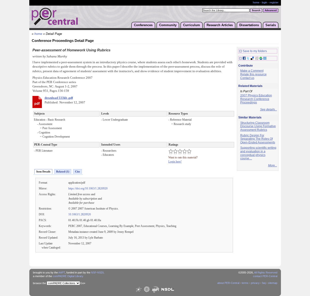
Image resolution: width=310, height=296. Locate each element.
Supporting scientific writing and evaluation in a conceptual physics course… (258, 153)
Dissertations (249, 25)
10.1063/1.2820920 (79, 214)
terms (245, 282)
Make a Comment (252, 70)
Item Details (43, 171)
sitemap (272, 282)
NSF (93, 272)
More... (272, 165)
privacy (255, 282)
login (264, 2)
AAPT (61, 272)
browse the (39, 283)
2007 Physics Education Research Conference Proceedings (256, 99)
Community (168, 25)
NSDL (100, 272)
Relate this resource (253, 74)
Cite (77, 171)
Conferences (143, 25)
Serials (270, 25)
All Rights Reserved (265, 272)
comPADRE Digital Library (68, 276)
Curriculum (191, 25)
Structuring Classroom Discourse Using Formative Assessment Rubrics (258, 126)
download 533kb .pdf (59, 98)
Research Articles (220, 25)
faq (264, 282)
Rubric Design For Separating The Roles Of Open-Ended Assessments (257, 139)
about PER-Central (228, 282)
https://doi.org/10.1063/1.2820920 (88, 188)
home (256, 2)
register (274, 2)
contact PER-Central (265, 276)
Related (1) (62, 171)
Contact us (247, 78)
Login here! (175, 161)
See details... (268, 109)
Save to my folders (255, 51)
